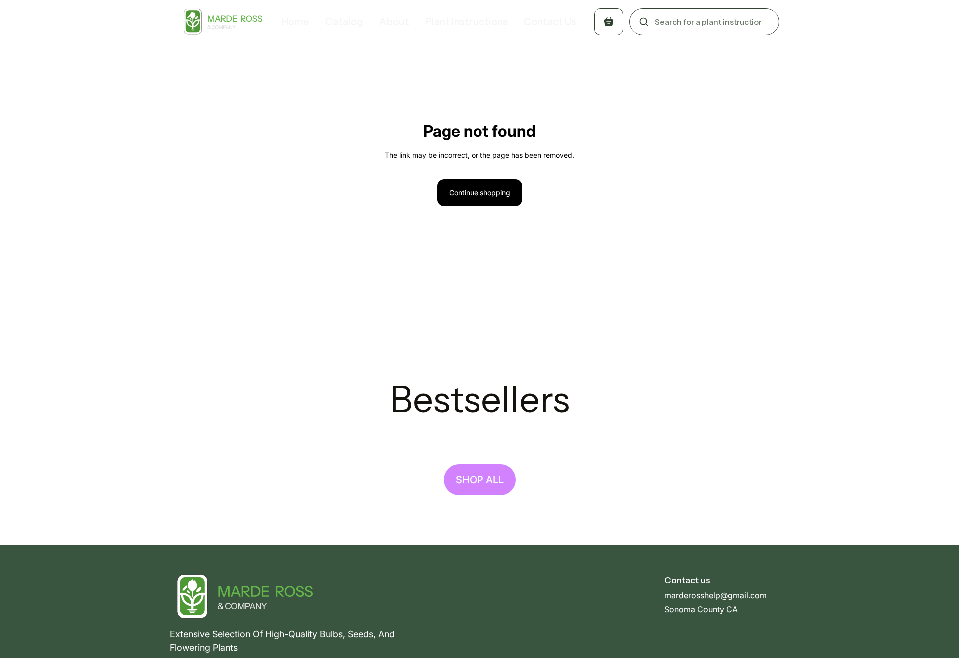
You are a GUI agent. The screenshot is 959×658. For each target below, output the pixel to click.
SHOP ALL (480, 480)
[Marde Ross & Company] (221, 22)
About (394, 22)
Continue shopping (479, 192)
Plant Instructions (466, 22)
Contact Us (550, 22)
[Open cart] (608, 21)
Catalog (344, 22)
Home (295, 22)
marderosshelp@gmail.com (715, 595)
